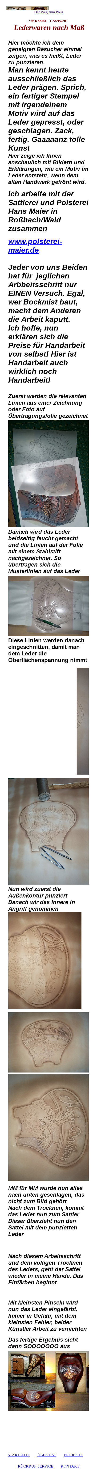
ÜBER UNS (47, 1455)
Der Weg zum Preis (48, 12)
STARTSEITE (19, 1455)
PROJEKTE (73, 1455)
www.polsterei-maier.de (35, 245)
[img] (48, 8)
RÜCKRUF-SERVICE (35, 1466)
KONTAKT (70, 1466)
